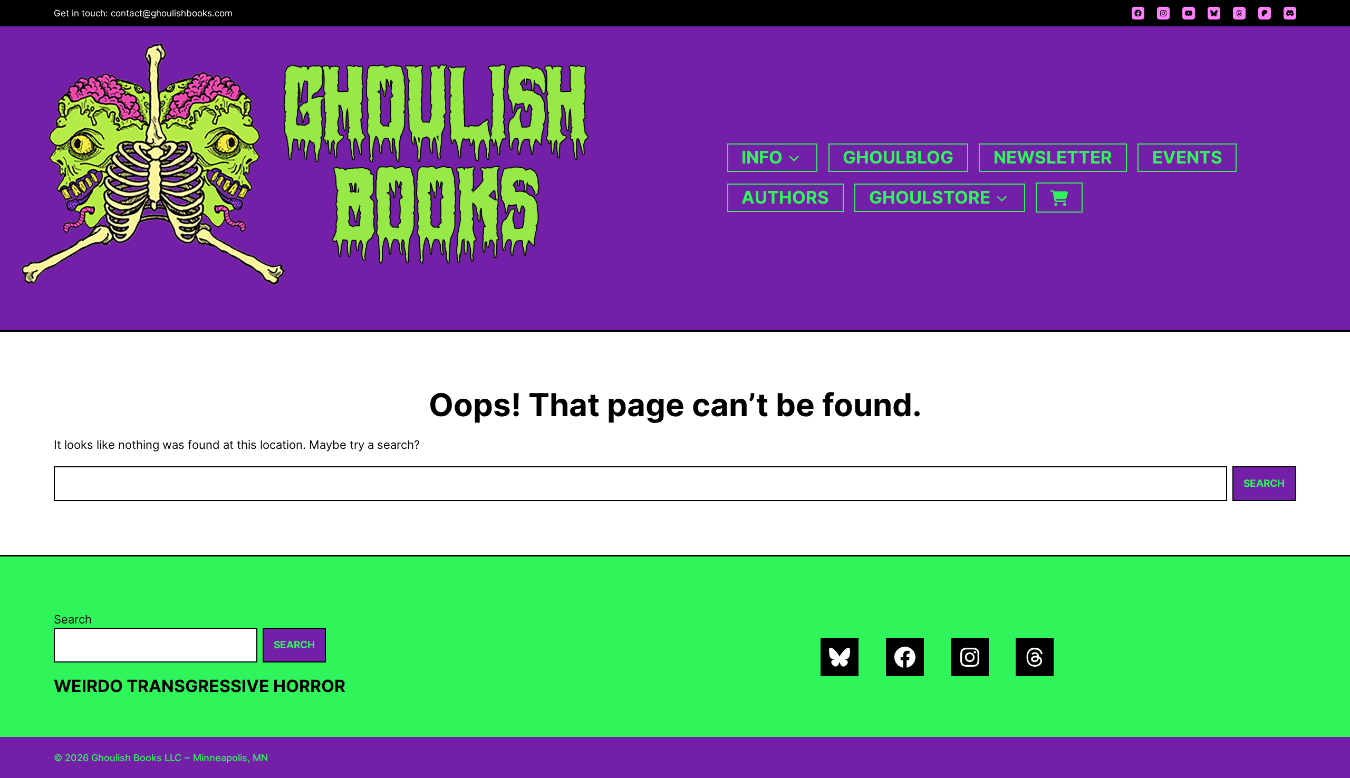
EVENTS (1187, 157)
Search (1264, 483)
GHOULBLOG (898, 157)
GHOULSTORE (929, 197)
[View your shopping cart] (1059, 198)
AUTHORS (785, 197)
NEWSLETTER (1053, 157)
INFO (762, 157)
